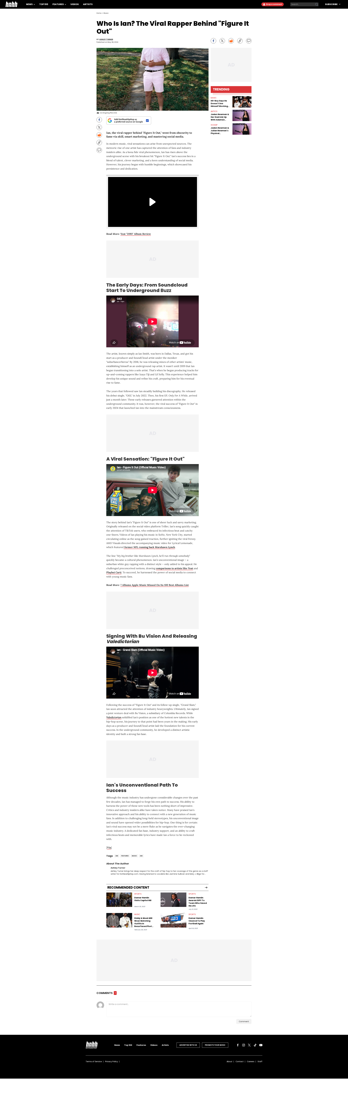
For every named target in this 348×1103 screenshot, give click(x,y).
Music (106, 13)
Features (58, 4)
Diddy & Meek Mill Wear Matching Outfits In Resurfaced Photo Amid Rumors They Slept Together (144, 922)
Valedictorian (113, 717)
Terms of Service (94, 1061)
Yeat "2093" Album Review (135, 233)
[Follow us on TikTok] (255, 1045)
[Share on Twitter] (222, 40)
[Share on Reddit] (231, 41)
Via (109, 847)
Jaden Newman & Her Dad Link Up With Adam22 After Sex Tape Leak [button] (220, 117)
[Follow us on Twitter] (249, 1045)
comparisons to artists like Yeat (174, 568)
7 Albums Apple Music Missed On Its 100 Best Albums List (154, 585)
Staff (260, 1061)
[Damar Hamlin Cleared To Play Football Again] (173, 920)
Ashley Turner (106, 39)
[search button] (316, 4)
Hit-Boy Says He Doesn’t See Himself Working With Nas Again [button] (219, 103)
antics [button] (214, 111)
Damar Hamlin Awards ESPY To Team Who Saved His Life (198, 901)
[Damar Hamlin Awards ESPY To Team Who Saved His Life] (173, 900)
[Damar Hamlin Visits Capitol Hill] (119, 900)
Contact (240, 1061)
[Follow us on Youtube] (260, 1045)
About (229, 1061)
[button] (241, 102)
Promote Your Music (215, 1045)
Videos (74, 4)
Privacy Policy (111, 1061)
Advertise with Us (188, 1045)
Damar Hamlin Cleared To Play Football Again (197, 921)
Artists (88, 4)
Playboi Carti (113, 572)
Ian (117, 856)
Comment (244, 1021)
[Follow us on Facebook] (237, 1045)
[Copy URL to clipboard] (240, 41)
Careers (250, 1061)
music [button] (214, 97)
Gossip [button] (214, 125)
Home (99, 13)
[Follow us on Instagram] (243, 1045)
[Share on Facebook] (213, 40)
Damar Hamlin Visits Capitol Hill (142, 899)
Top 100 (43, 4)
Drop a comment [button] (274, 4)
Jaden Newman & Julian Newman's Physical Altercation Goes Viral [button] (220, 131)
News (29, 4)
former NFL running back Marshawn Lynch (149, 547)
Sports (138, 894)
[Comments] (248, 41)
